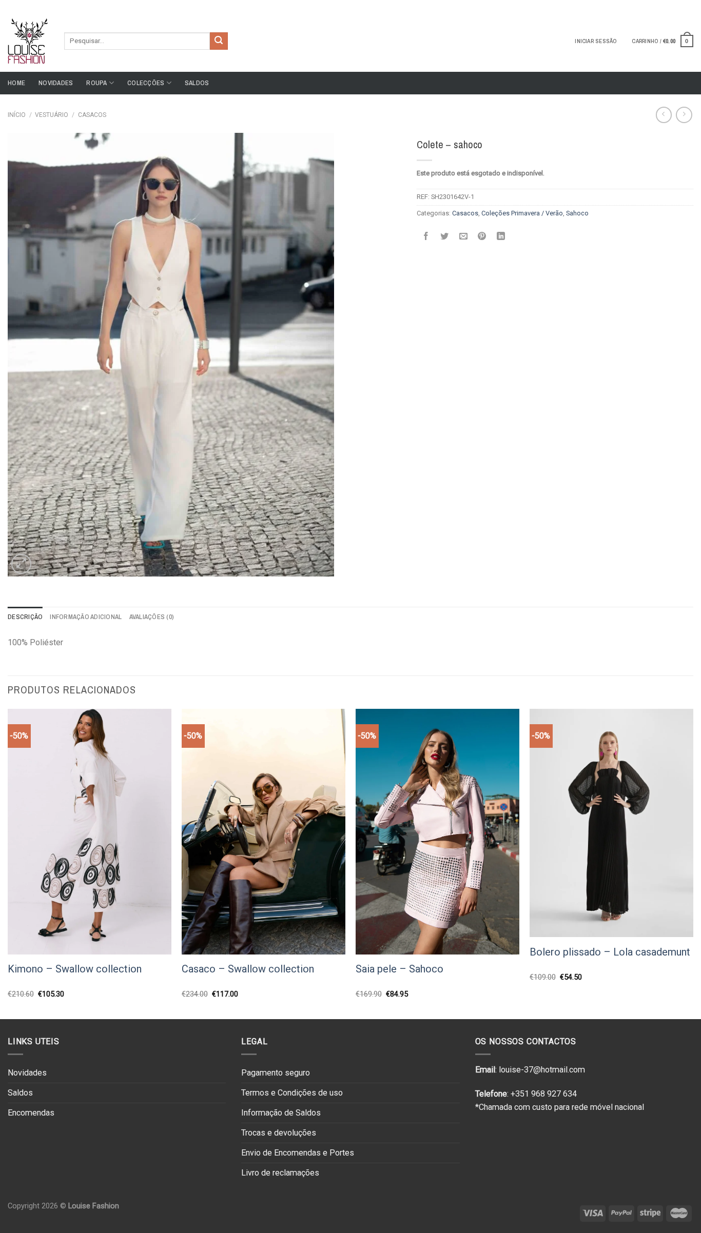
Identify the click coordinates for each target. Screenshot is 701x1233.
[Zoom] (21, 564)
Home (16, 82)
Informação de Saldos (281, 1113)
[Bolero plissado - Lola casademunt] (611, 823)
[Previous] (8, 863)
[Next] (692, 863)
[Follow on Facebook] (669, 4)
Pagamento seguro (275, 1073)
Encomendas (31, 1113)
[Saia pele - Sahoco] (437, 831)
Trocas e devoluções (278, 1133)
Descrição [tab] (25, 616)
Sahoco (577, 213)
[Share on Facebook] (425, 236)
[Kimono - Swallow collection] (89, 831)
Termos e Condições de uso (292, 1093)
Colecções (145, 82)
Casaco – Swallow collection (248, 969)
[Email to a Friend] (463, 236)
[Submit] (218, 41)
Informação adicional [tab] (86, 616)
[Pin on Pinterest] (482, 236)
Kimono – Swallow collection (75, 969)
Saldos (197, 82)
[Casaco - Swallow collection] (263, 831)
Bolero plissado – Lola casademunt (610, 952)
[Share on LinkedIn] (500, 236)
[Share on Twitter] (444, 236)
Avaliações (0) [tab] (151, 616)
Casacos (92, 114)
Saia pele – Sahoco (399, 969)
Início (17, 114)
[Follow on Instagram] (678, 4)
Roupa (96, 82)
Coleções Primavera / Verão (522, 213)
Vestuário (51, 114)
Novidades (55, 82)
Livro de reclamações (280, 1173)
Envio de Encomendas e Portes (297, 1153)
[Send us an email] (688, 4)
